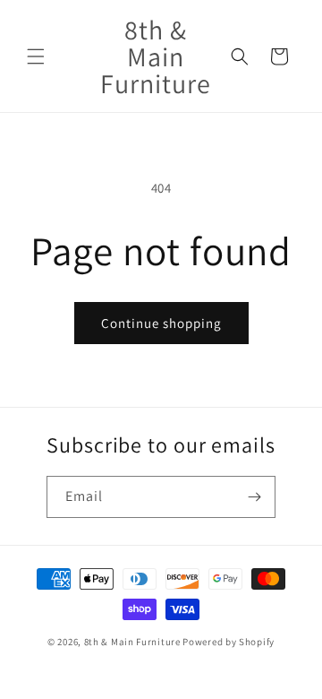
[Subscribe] (255, 497)
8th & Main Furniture (132, 641)
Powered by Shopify (228, 641)
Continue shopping (161, 323)
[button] (35, 56)
